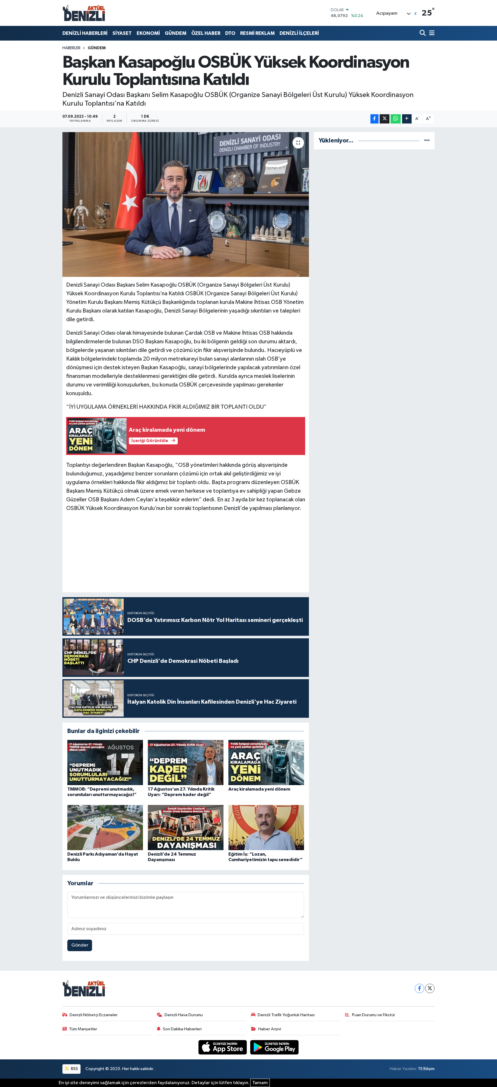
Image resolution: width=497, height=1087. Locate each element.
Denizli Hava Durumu (184, 1015)
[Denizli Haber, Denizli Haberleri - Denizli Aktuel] (84, 13)
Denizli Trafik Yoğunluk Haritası (286, 1015)
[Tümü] (427, 140)
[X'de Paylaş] (384, 119)
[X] (430, 988)
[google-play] (274, 1047)
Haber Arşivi (269, 1029)
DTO (230, 33)
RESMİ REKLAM (257, 33)
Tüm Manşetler (83, 1029)
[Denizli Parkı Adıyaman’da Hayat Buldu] (105, 827)
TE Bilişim (426, 1069)
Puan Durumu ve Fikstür (373, 1015)
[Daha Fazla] (407, 119)
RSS (74, 1069)
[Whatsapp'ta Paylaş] (396, 119)
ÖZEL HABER (205, 33)
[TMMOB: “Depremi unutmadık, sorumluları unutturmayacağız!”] (105, 762)
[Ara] (423, 33)
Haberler (71, 48)
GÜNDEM (175, 33)
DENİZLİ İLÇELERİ (299, 33)
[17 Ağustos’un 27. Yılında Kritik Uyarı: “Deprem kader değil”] (185, 762)
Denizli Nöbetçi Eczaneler (94, 1015)
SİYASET (122, 33)
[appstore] (223, 1047)
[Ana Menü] (431, 33)
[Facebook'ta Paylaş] (374, 119)
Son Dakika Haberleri (182, 1029)
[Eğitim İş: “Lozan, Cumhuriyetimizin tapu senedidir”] (266, 827)
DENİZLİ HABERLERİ (85, 33)
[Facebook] (419, 988)
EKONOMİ (148, 33)
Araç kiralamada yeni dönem (259, 789)
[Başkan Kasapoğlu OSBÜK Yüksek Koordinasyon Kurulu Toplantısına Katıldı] (185, 204)
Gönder (79, 945)
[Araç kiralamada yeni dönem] (266, 762)
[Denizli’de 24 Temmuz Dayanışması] (185, 827)
